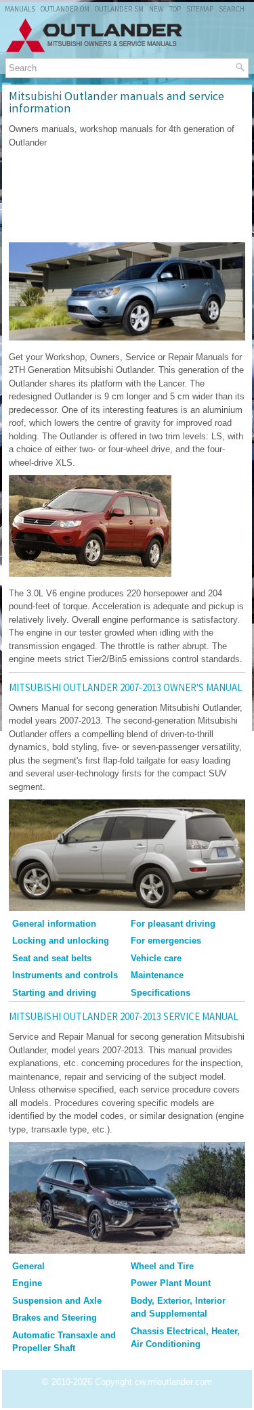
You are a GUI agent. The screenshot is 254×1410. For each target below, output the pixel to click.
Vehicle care (156, 958)
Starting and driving (54, 993)
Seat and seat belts (51, 958)
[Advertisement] (127, 195)
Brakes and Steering (54, 1318)
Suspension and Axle (57, 1301)
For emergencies (166, 940)
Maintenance (157, 975)
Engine (27, 1283)
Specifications (160, 993)
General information (54, 924)
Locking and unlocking (60, 940)
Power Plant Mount (171, 1283)
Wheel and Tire (162, 1266)
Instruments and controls (65, 975)
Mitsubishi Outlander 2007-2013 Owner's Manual (125, 689)
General (28, 1266)
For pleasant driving (173, 924)
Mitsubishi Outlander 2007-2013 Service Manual (123, 1018)
